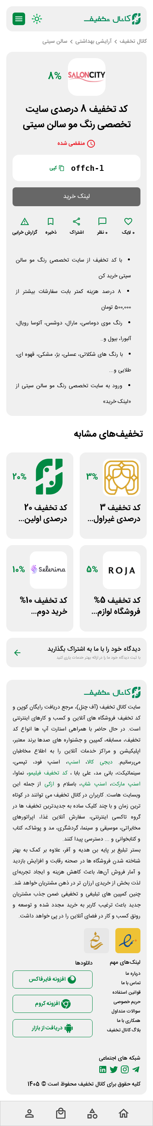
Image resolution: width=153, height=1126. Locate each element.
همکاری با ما (128, 1021)
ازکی (49, 784)
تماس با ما (130, 983)
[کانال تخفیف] (112, 19)
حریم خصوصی (126, 1002)
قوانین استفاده (126, 992)
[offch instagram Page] (124, 1069)
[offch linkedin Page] (102, 1069)
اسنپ (73, 762)
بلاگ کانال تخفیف (123, 1030)
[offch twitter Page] (113, 1069)
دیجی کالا (100, 762)
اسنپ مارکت (125, 784)
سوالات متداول (125, 1011)
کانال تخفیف (91, 1084)
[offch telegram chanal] (135, 1069)
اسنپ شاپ (93, 784)
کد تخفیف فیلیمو (47, 773)
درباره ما (133, 974)
